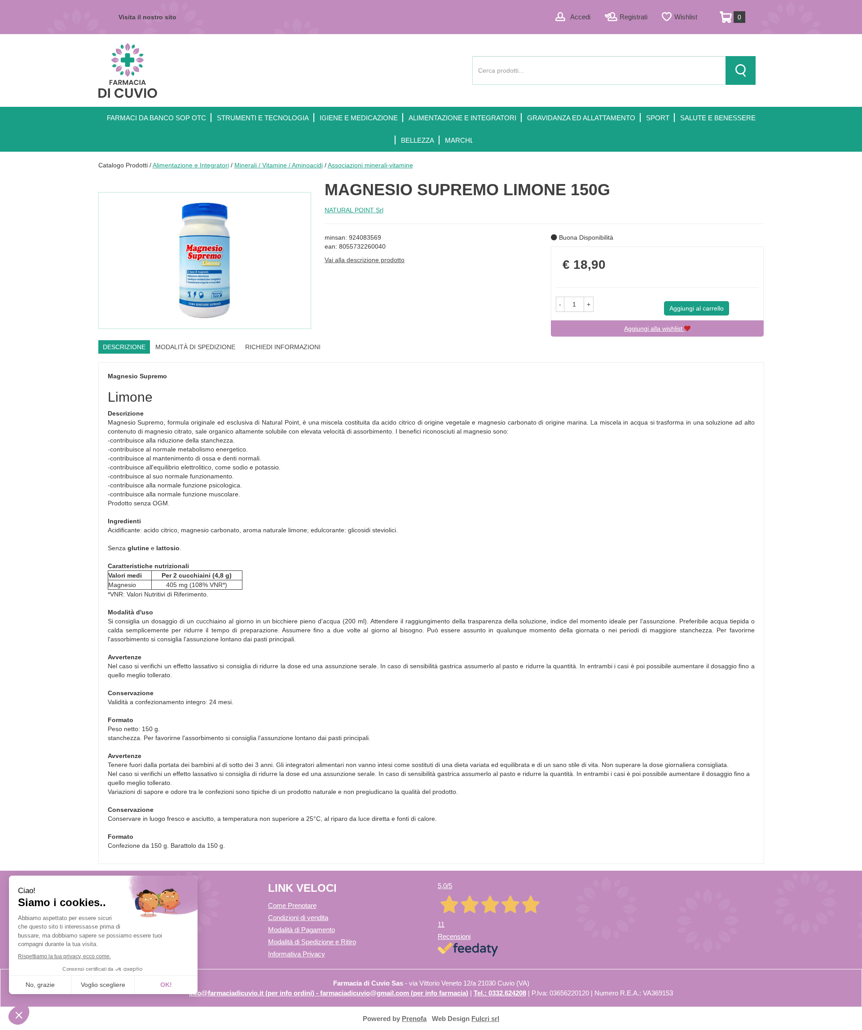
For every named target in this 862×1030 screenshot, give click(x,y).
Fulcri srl (485, 1018)
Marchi (458, 140)
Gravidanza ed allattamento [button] (581, 118)
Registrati (633, 17)
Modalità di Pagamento (301, 930)
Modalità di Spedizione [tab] (195, 347)
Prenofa (414, 1018)
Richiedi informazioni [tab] (283, 347)
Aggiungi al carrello (696, 308)
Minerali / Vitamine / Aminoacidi (278, 165)
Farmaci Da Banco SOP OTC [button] (156, 118)
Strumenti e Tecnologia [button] (263, 118)
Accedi (580, 17)
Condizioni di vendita (298, 917)
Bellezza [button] (417, 140)
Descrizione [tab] (124, 347)
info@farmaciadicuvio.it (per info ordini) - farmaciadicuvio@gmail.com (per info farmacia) (328, 993)
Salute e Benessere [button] (718, 118)
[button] (560, 304)
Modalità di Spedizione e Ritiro (312, 942)
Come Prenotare (292, 905)
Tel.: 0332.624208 (500, 993)
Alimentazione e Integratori (191, 165)
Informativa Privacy (296, 954)
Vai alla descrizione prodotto (365, 259)
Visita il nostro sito (147, 17)
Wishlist (685, 17)
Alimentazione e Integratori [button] (462, 118)
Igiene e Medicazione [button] (359, 118)
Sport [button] (657, 118)
